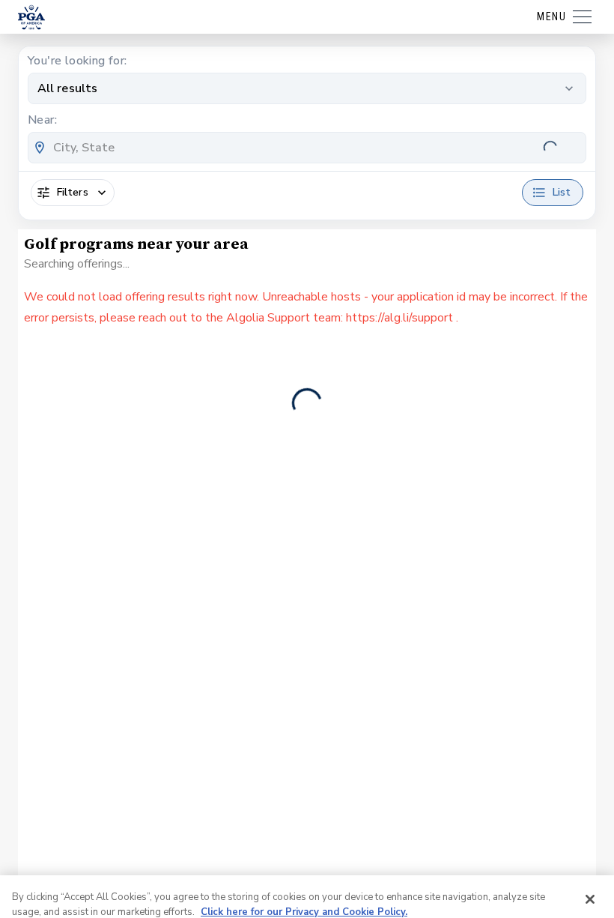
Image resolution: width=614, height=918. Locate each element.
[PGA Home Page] (31, 17)
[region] (307, 868)
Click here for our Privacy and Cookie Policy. (304, 855)
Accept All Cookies (435, 885)
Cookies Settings (61, 885)
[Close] (590, 842)
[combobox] (307, 147)
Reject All (545, 885)
